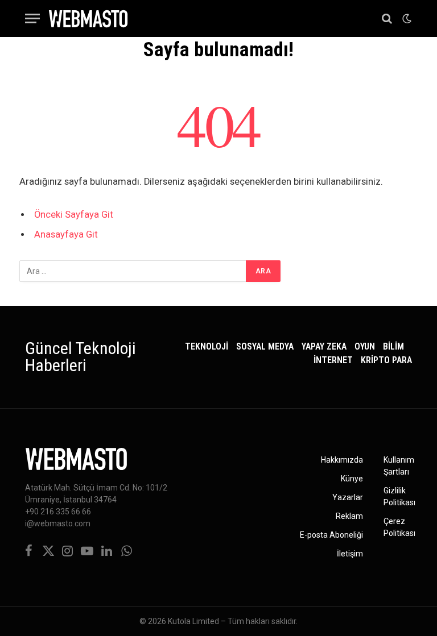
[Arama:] (133, 271)
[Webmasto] (88, 19)
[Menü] (32, 18)
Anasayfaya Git (66, 234)
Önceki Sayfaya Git (73, 214)
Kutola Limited (193, 621)
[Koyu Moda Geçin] (405, 19)
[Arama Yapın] (387, 18)
